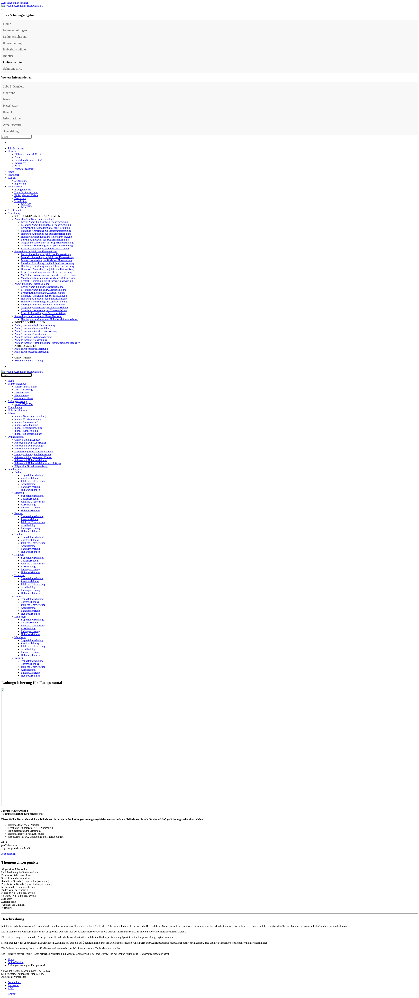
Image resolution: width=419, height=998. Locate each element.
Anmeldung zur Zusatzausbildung (31, 283)
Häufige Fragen (22, 189)
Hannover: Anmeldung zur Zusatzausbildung (44, 301)
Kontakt (8, 112)
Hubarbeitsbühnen (15, 49)
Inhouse (8, 56)
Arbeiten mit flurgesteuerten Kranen (33, 457)
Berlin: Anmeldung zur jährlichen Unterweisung (46, 254)
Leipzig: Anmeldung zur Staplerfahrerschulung (45, 239)
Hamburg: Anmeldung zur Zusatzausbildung (44, 298)
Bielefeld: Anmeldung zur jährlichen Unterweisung (47, 257)
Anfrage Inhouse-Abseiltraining (30, 334)
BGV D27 (26, 207)
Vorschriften (20, 201)
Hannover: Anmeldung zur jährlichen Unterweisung (48, 269)
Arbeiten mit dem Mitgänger (29, 445)
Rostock (18, 658)
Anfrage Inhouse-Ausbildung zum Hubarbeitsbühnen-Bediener (47, 342)
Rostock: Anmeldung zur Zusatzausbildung (43, 313)
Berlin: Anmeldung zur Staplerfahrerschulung (44, 222)
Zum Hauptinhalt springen (14, 2)
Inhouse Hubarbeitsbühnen (28, 433)
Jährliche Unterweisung (33, 481)
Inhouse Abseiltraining (26, 425)
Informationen (12, 118)
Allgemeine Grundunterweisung (31, 466)
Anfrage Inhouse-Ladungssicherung (33, 337)
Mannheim (20, 637)
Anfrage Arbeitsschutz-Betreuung (31, 351)
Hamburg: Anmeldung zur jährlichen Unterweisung (47, 266)
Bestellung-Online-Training (28, 360)
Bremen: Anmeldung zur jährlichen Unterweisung (47, 260)
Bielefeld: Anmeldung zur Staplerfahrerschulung (46, 224)
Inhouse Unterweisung (26, 422)
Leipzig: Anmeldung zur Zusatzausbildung (43, 304)
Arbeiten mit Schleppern (27, 448)
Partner (18, 157)
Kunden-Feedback (24, 168)
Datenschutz (20, 180)
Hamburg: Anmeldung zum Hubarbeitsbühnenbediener (49, 319)
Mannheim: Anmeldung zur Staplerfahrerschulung (47, 245)
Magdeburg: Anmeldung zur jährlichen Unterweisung (48, 275)
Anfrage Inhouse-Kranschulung (30, 340)
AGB (17, 166)
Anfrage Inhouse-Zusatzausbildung (32, 328)
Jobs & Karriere (13, 86)
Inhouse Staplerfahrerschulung (30, 416)
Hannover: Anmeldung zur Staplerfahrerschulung (46, 236)
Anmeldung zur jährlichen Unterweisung (35, 251)
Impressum (20, 183)
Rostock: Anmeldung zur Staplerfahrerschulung (45, 248)
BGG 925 (26, 204)
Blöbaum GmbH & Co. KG (28, 154)
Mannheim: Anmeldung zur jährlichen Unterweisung (48, 278)
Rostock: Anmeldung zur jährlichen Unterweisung (47, 281)
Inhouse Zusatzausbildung (27, 419)
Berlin (17, 472)
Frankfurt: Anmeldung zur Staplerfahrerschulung (46, 230)
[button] (414, 30)
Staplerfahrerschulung (25, 386)
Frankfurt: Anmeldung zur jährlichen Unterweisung (47, 263)
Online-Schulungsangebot (27, 439)
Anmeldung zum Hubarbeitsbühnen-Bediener (38, 316)
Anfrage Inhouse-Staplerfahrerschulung (34, 325)
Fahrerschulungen (15, 30)
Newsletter (10, 105)
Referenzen (20, 163)
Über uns (9, 93)
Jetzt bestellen (8, 853)
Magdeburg (20, 616)
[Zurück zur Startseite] (22, 5)
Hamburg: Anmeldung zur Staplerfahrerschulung (46, 233)
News (6, 99)
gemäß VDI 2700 (23, 404)
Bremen (18, 513)
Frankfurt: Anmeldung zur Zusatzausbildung (44, 295)
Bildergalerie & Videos (26, 195)
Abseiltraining (21, 395)
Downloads (20, 198)
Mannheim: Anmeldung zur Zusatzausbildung (44, 310)
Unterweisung (21, 392)
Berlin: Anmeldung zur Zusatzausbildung (42, 286)
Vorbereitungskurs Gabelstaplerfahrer (33, 451)
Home (7, 24)
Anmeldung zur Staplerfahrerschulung (34, 219)
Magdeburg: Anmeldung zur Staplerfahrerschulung (47, 242)
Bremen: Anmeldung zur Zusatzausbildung (43, 292)
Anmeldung (11, 131)
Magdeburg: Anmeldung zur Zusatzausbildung (45, 307)
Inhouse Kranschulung (26, 430)
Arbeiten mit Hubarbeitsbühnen (30, 460)
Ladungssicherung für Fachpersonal (32, 454)
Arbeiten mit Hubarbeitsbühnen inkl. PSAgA (37, 463)
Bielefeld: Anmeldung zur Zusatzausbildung (43, 289)
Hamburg (19, 554)
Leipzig (18, 596)
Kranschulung (12, 43)
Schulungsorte (12, 68)
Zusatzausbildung (23, 389)
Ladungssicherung (15, 36)
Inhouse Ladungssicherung (28, 427)
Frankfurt (19, 534)
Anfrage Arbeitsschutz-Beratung (31, 348)
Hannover (19, 575)
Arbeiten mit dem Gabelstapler (30, 442)
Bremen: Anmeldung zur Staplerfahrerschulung (45, 227)
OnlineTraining (13, 62)
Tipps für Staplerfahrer (26, 192)
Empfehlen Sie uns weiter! (28, 160)
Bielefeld (19, 492)
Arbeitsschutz (12, 124)
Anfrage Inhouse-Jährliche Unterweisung (35, 331)
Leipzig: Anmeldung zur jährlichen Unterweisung (46, 272)
